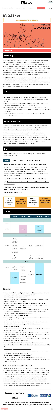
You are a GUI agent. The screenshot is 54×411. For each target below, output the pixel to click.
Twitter (15, 397)
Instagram (18, 392)
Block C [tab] (21, 160)
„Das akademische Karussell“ (14, 192)
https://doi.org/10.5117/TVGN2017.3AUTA (16, 297)
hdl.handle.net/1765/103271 (12, 326)
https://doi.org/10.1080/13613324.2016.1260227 (17, 355)
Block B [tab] (14, 160)
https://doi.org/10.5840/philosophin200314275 (17, 349)
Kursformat (8, 50)
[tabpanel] (27, 178)
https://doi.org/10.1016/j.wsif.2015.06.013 (16, 315)
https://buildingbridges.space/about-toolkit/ (16, 307)
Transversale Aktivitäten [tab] (33, 160)
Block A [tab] (7, 160)
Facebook (9, 392)
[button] (27, 50)
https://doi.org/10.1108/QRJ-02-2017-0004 (16, 340)
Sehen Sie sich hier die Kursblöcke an (27, 20)
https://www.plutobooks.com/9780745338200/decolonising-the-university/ (25, 303)
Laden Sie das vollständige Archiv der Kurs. (33, 202)
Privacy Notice (4, 409)
